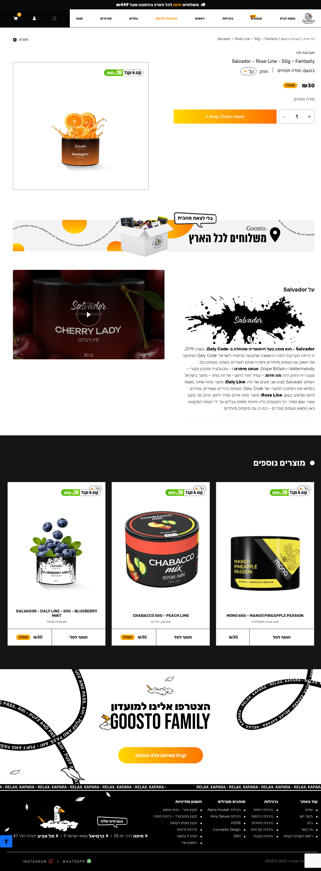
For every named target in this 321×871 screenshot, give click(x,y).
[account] (34, 18)
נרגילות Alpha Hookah (224, 810)
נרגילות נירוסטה (262, 816)
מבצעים (256, 18)
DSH (238, 836)
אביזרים (106, 18)
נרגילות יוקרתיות (262, 829)
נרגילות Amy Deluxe (226, 816)
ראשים (200, 18)
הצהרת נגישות (187, 836)
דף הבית (309, 39)
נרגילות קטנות (264, 836)
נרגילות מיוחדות (263, 823)
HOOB (236, 823)
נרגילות (227, 18)
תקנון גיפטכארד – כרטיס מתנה (175, 816)
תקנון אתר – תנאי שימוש (180, 810)
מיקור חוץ (307, 816)
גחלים (133, 18)
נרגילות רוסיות (264, 810)
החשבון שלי (189, 843)
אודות (309, 810)
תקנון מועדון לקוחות (184, 823)
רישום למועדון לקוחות (298, 836)
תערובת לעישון (290, 39)
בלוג (310, 823)
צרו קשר (307, 829)
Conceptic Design (227, 829)
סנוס (79, 18)
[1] (15, 18)
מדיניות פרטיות (187, 829)
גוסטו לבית (287, 18)
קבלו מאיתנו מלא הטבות (160, 755)
